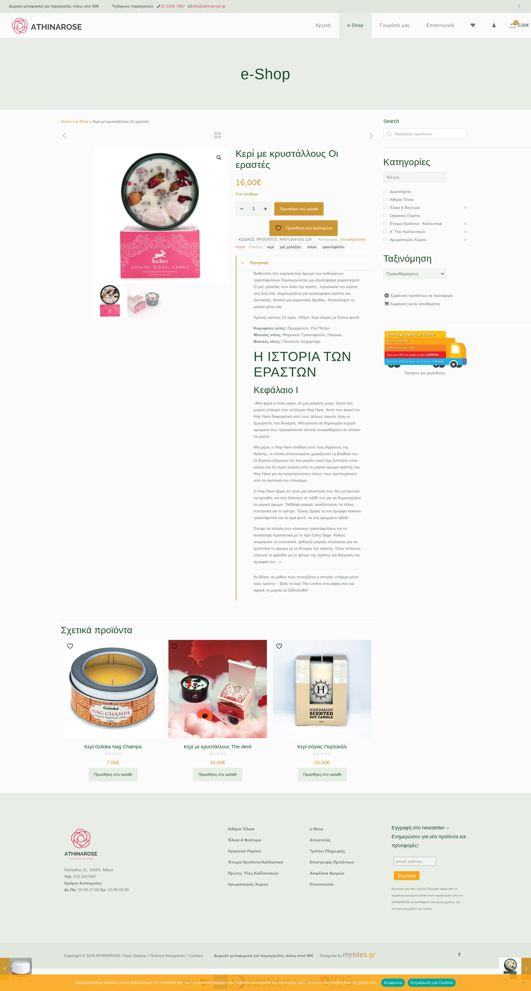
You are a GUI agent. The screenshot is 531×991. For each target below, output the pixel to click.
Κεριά (240, 247)
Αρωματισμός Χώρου (248, 884)
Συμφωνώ (393, 982)
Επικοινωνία (322, 884)
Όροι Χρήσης (135, 955)
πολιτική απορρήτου (404, 908)
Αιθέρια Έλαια (241, 829)
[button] (219, 157)
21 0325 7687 (173, 6)
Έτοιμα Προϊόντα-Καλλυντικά (255, 862)
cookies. (427, 908)
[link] (425, 349)
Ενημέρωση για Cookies (431, 982)
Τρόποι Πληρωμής (327, 851)
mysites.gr (359, 954)
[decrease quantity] (242, 209)
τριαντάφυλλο (333, 247)
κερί (270, 247)
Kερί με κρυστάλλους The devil (217, 746)
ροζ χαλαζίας (290, 247)
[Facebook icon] (519, 6)
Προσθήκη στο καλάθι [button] (113, 774)
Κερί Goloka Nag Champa (113, 746)
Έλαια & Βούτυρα (244, 840)
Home (66, 121)
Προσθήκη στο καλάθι (299, 209)
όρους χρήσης (445, 902)
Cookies (196, 955)
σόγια (311, 247)
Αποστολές (320, 840)
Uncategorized (352, 239)
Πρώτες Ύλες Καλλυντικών (253, 873)
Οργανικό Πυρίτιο (244, 851)
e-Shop (82, 121)
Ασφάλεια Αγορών (327, 873)
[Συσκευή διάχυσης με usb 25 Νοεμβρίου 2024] (16, 969)
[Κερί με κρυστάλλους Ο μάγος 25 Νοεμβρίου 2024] (515, 969)
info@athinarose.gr (209, 6)
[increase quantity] (265, 209)
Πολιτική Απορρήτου (167, 955)
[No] (524, 982)
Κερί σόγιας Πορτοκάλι (322, 746)
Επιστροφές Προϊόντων (332, 862)
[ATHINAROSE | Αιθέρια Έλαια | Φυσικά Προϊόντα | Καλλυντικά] (47, 25)
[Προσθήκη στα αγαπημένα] (71, 646)
